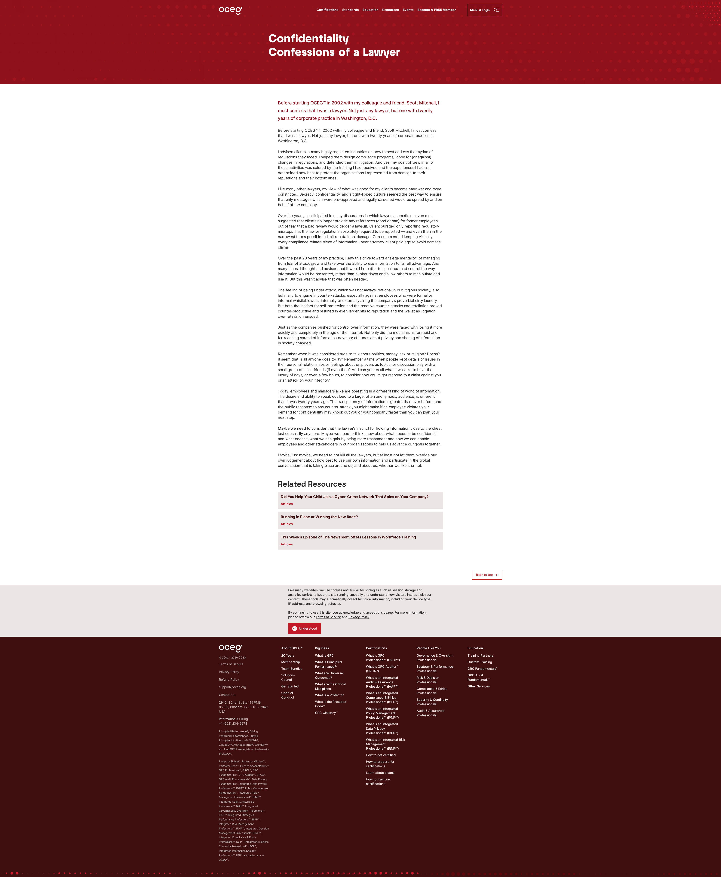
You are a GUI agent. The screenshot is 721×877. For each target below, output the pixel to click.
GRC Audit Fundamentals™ (479, 677)
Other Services (479, 686)
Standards (350, 10)
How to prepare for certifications (380, 764)
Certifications (328, 10)
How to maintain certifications (378, 781)
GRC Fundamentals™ (483, 669)
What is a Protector (329, 695)
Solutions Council (288, 677)
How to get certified (381, 755)
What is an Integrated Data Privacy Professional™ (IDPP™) (382, 728)
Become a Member (436, 10)
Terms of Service (328, 617)
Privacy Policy (358, 617)
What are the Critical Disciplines (330, 686)
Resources (390, 10)
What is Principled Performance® (328, 664)
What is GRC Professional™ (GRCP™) (383, 658)
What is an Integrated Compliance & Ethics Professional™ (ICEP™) (382, 697)
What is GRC (324, 655)
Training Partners (480, 655)
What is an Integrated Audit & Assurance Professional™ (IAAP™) (382, 682)
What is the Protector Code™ (331, 704)
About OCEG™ (291, 648)
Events (408, 10)
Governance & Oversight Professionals (435, 658)
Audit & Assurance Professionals (430, 713)
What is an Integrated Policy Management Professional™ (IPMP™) (382, 713)
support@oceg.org (232, 687)
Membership (290, 662)
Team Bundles (291, 669)
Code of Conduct (287, 695)
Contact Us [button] (227, 695)
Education (371, 10)
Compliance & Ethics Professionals (432, 691)
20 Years (287, 655)
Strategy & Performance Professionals (435, 669)
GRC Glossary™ (326, 713)
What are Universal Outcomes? (329, 675)
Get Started (290, 686)
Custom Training (480, 662)
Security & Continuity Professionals (432, 702)
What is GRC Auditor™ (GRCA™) (382, 669)
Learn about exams (380, 773)
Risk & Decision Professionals (428, 680)
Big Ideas (322, 648)
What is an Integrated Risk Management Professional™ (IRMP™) (385, 744)
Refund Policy (229, 679)
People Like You (428, 648)
